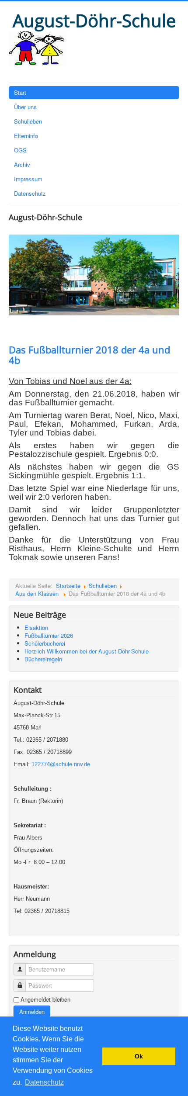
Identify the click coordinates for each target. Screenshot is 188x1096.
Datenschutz (30, 193)
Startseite (68, 585)
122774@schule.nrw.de (60, 764)
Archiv (22, 164)
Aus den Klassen (37, 593)
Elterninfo (26, 135)
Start (20, 92)
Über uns (25, 107)
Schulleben (28, 121)
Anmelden (32, 1011)
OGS (20, 150)
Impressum (28, 179)
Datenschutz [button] (44, 1082)
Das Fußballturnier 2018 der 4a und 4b (89, 354)
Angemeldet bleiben (45, 999)
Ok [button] (139, 1056)
